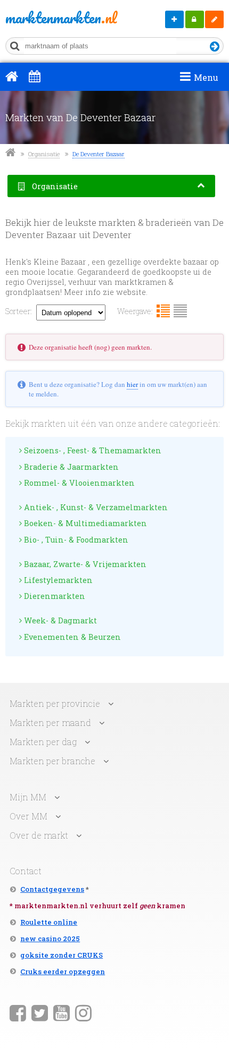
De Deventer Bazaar (98, 154)
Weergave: (135, 311)
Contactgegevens (52, 889)
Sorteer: (18, 311)
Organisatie (44, 154)
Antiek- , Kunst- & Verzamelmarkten (95, 507)
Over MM (28, 816)
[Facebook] (18, 1012)
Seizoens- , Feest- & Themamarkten (91, 450)
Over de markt (39, 835)
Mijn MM (194, 19)
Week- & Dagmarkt (59, 620)
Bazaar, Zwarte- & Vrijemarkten (84, 564)
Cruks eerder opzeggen (62, 971)
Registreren (214, 19)
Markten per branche (52, 760)
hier (132, 384)
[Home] (11, 76)
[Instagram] (83, 1012)
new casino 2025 (50, 938)
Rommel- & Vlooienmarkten (78, 483)
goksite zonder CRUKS (61, 955)
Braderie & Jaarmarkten (70, 467)
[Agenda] (34, 76)
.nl (49, 17)
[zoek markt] (215, 47)
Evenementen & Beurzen (71, 637)
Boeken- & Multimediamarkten (84, 523)
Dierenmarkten (53, 596)
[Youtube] (61, 1012)
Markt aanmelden (174, 19)
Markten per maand (50, 722)
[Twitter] (39, 1012)
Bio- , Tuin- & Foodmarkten (75, 540)
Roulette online (48, 922)
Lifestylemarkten (57, 580)
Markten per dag (43, 741)
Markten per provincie (55, 703)
